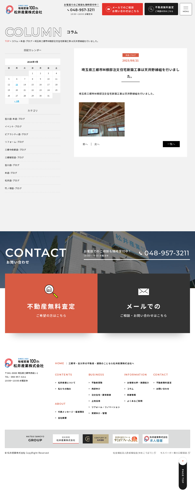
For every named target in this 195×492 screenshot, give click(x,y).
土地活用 (96, 400)
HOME (94, 363)
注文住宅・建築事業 (101, 394)
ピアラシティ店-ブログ (16, 134)
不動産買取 (97, 382)
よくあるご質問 (134, 400)
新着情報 (131, 394)
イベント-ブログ (13, 126)
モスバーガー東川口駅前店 (173, 452)
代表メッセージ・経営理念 (71, 411)
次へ (97, 144)
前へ (85, 144)
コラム (130, 388)
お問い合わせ (162, 388)
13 (17, 84)
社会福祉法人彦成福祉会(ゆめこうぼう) (133, 452)
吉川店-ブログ (12, 165)
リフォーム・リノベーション (106, 406)
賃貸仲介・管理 (99, 413)
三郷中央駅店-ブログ (15, 149)
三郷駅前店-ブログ (14, 157)
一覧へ (171, 143)
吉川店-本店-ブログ (15, 118)
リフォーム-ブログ (14, 141)
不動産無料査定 (164, 382)
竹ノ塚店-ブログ (13, 188)
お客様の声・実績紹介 (138, 382)
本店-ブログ (11, 172)
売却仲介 (96, 388)
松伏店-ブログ (12, 180)
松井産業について (67, 382)
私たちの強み (64, 388)
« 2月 (16, 101)
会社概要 (62, 417)
